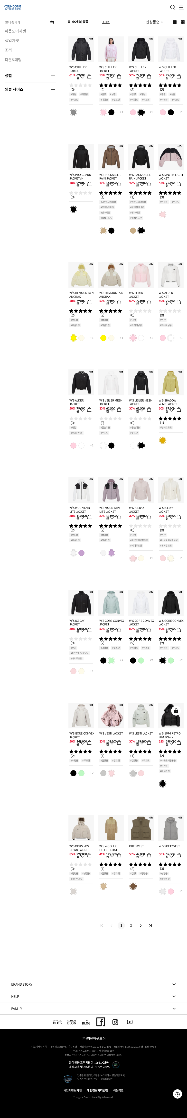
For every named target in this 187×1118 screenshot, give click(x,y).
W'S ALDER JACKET (136, 295)
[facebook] (101, 1022)
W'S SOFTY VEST (169, 846)
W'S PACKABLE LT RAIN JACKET (111, 176)
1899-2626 (102, 1067)
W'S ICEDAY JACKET (136, 509)
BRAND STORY (21, 984)
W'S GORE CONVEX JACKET (111, 622)
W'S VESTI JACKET (111, 733)
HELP (15, 996)
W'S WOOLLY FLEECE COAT (108, 848)
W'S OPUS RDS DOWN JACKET (79, 848)
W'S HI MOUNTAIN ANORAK (81, 295)
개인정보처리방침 (97, 1090)
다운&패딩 (13, 59)
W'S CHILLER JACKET (108, 69)
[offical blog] (57, 1022)
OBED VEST (136, 846)
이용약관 (118, 1090)
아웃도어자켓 (15, 31)
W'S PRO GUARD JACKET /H (80, 176)
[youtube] (130, 1022)
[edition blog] (71, 1022)
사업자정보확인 (72, 1090)
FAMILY (16, 1009)
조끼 (8, 50)
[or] (86, 1022)
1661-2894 (102, 1062)
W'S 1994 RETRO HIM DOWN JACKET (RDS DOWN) (170, 735)
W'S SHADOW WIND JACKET (168, 402)
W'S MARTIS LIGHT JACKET (171, 176)
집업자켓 (12, 40)
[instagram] (115, 1022)
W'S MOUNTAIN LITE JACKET (79, 509)
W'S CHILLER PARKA (78, 69)
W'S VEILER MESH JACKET (111, 402)
